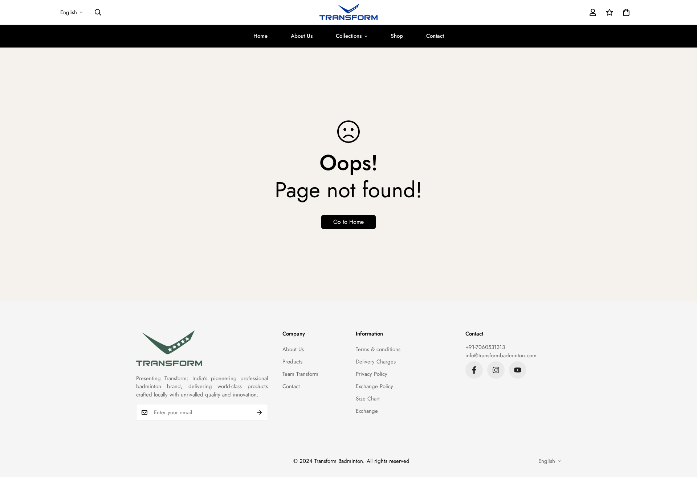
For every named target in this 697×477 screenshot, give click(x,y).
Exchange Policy (374, 386)
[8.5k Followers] (474, 370)
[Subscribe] (260, 412)
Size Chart (368, 399)
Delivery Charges (376, 362)
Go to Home (348, 222)
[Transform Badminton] (348, 12)
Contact (435, 36)
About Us (302, 36)
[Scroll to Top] (682, 437)
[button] (626, 12)
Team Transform (300, 374)
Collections (349, 36)
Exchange (367, 411)
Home (260, 36)
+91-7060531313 (485, 347)
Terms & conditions (378, 349)
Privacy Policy (371, 374)
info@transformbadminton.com (501, 355)
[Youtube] (517, 370)
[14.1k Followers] (496, 370)
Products (292, 362)
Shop (397, 36)
